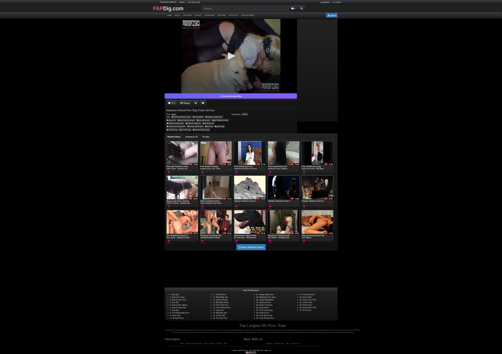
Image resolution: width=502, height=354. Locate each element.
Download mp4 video (232, 96)
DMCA (219, 343)
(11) (172, 103)
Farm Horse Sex (266, 310)
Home (169, 15)
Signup (326, 2)
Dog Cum (220, 310)
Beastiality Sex (222, 297)
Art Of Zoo (233, 15)
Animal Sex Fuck (179, 299)
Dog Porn (187, 15)
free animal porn (204, 120)
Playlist (198, 15)
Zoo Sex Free (221, 318)
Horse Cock (307, 302)
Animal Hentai (222, 299)
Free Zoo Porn (309, 294)
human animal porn (196, 126)
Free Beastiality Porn (180, 312)
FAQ (182, 343)
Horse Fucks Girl (179, 307)
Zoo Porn (222, 15)
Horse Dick (307, 297)
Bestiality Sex (221, 312)
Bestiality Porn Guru (267, 297)
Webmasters (279, 343)
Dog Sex (175, 294)
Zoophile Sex (178, 318)
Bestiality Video (222, 302)
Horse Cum (307, 305)
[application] (231, 56)
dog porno (172, 120)
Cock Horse (264, 307)
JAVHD (182, 2)
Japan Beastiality (266, 299)
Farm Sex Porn (222, 305)
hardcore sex (209, 123)
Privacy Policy (209, 343)
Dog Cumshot (265, 302)
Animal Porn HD (309, 307)
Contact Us (295, 343)
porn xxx (210, 126)
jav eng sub (194, 2)
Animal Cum (264, 312)
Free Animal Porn (223, 307)
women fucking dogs (201, 130)
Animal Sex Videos (179, 305)
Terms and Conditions (194, 343)
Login (337, 2)
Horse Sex (176, 315)
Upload (332, 15)
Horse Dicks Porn (266, 294)
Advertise (269, 343)
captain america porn (214, 117)
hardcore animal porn (176, 123)
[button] (230, 56)
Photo (177, 15)
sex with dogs (186, 130)
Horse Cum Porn (309, 299)
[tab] (174, 136)
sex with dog (172, 130)
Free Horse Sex (265, 315)
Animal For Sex (178, 297)
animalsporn (199, 117)
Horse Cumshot (265, 305)
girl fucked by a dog (221, 120)
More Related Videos (252, 247)
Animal (244, 114)
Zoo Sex (175, 302)
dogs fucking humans (187, 120)
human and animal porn (177, 126)
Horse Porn (209, 15)
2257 (225, 343)
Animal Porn (221, 294)
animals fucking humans (182, 117)
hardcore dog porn (194, 123)
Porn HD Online (247, 15)
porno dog (220, 126)
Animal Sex (220, 315)
